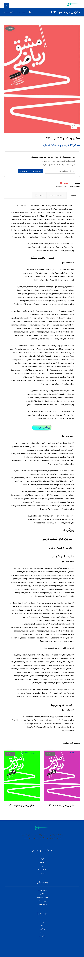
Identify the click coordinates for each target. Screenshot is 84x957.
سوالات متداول (42, 890)
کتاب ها (42, 862)
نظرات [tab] (39, 195)
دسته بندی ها (42, 869)
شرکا (42, 926)
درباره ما (42, 922)
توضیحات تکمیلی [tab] (56, 195)
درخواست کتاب (42, 901)
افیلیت (42, 933)
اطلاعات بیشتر (61, 795)
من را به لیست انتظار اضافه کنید (30, 171)
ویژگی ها (42, 929)
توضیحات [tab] (73, 195)
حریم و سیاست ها (42, 897)
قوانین (42, 894)
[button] (6, 5)
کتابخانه (42, 859)
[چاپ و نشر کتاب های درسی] (73, 4)
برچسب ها (42, 873)
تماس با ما (42, 936)
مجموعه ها (42, 866)
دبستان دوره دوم (62, 186)
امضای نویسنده (42, 904)
